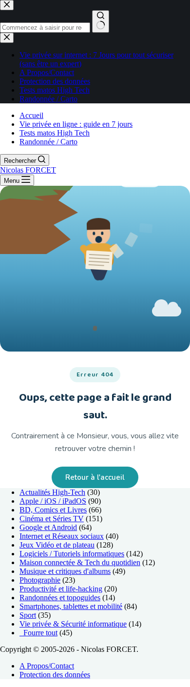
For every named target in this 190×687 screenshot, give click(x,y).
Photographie (39, 580)
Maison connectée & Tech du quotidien (79, 562)
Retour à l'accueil (95, 477)
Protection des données (54, 674)
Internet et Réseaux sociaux (61, 536)
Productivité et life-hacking (60, 589)
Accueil (31, 115)
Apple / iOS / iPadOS (52, 501)
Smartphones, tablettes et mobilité (70, 606)
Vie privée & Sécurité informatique (73, 624)
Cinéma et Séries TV (51, 518)
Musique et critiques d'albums (65, 571)
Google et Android (48, 527)
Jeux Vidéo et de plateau (57, 545)
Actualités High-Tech (52, 492)
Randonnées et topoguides (59, 597)
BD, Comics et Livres (53, 510)
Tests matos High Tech (54, 133)
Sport (27, 615)
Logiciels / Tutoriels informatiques (71, 554)
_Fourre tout (38, 632)
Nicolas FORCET (28, 170)
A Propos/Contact (46, 666)
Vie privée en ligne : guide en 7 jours (76, 124)
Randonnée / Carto (48, 141)
